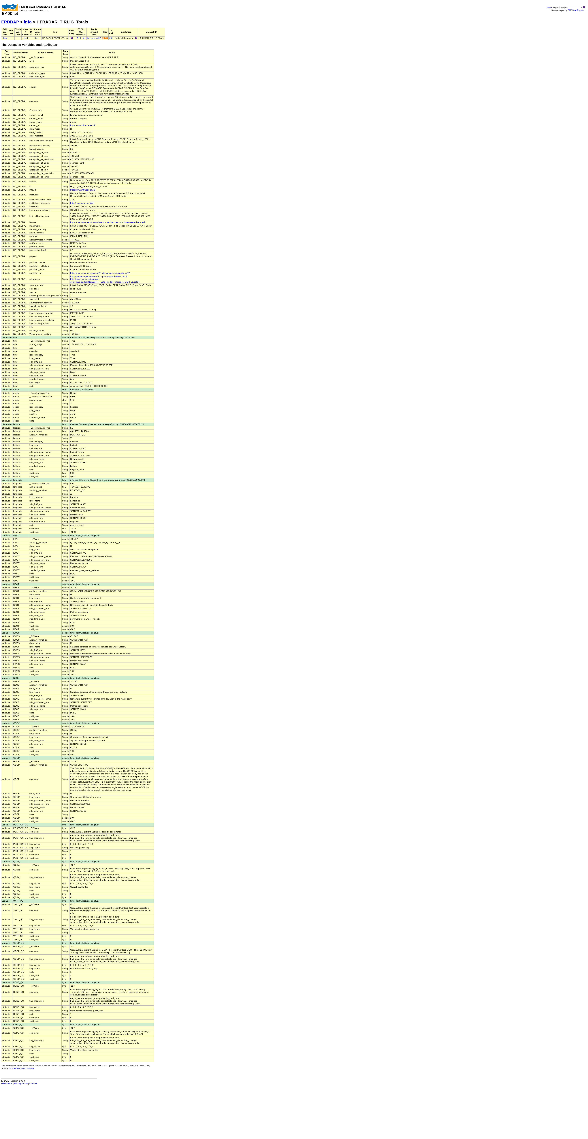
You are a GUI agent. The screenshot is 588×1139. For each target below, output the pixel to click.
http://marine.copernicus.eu (83, 276)
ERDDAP (10, 22)
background (93, 38)
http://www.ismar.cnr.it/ (81, 203)
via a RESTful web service (21, 1068)
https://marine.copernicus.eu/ (84, 273)
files (36, 38)
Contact (33, 1083)
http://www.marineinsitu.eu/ (115, 273)
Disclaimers (6, 1083)
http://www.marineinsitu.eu (112, 276)
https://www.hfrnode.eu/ (81, 125)
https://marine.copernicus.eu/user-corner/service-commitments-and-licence (106, 222)
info (28, 22)
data (5, 38)
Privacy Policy (21, 1083)
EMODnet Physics (576, 10)
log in (549, 7)
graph (25, 38)
